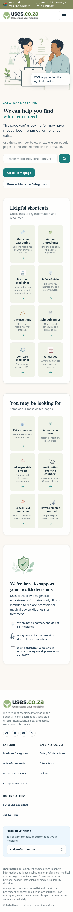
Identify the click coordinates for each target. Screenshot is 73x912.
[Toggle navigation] (64, 15)
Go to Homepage (19, 173)
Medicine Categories (15, 753)
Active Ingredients (14, 763)
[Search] (64, 158)
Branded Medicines (14, 773)
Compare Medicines (15, 783)
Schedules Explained (15, 804)
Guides (44, 773)
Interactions (47, 763)
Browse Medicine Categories (27, 184)
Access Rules (10, 814)
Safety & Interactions (52, 753)
